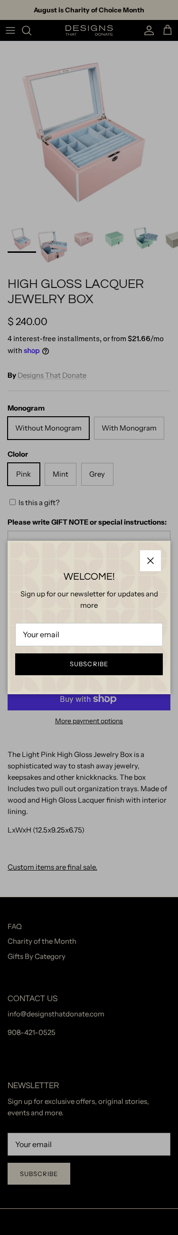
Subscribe (89, 664)
